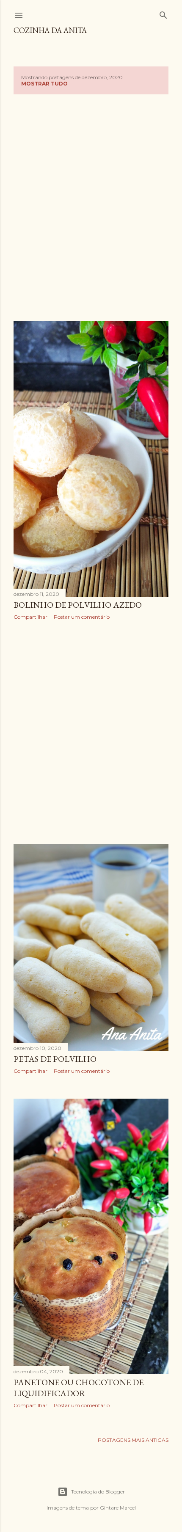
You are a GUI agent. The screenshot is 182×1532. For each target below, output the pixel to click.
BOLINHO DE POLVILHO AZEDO (78, 604)
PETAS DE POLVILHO (55, 1058)
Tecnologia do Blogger (98, 1491)
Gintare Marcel (118, 1507)
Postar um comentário (82, 617)
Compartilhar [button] (30, 617)
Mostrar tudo (44, 83)
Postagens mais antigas (133, 1440)
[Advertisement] (91, 207)
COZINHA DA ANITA (50, 30)
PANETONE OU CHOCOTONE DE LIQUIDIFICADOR (78, 1388)
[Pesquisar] (163, 13)
